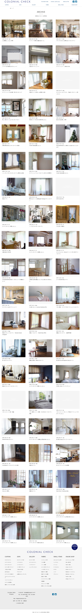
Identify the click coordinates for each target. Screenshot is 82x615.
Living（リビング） (69, 567)
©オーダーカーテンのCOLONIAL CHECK (41, 612)
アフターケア (19, 571)
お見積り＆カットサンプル (21, 574)
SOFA (20, 4)
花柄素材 (42, 581)
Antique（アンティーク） (70, 578)
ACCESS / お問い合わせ (55, 1)
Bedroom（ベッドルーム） (70, 571)
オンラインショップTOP (70, 559)
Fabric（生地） (68, 564)
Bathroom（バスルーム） (70, 574)
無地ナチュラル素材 (44, 574)
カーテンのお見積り (8, 582)
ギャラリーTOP (32, 559)
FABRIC (47, 4)
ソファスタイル (19, 562)
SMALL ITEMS (61, 4)
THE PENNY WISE (44, 1)
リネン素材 (43, 562)
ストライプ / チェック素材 (45, 578)
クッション (55, 564)
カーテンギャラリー (8, 564)
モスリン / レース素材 (45, 583)
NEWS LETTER (66, 1)
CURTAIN (7, 4)
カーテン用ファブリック (9, 567)
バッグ (55, 571)
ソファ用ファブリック (21, 567)
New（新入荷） (68, 562)
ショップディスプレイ (33, 567)
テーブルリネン (56, 567)
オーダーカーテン (8, 559)
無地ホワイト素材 (44, 571)
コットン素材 (43, 564)
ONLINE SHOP (74, 4)
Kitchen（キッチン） (69, 569)
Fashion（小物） (69, 576)
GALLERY (34, 4)
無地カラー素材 (44, 576)
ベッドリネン (56, 562)
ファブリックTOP (44, 559)
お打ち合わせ (7, 571)
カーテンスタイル (8, 562)
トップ (12, 8)
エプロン (55, 569)
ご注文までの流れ (8, 569)
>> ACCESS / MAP (20, 603)
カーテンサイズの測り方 (9, 574)
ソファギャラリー (20, 564)
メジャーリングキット (9, 579)
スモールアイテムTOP (57, 559)
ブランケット (56, 574)
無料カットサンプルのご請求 (10, 584)
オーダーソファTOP (20, 559)
